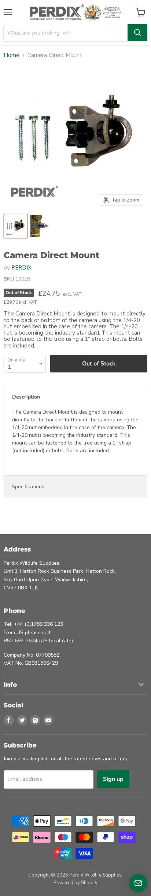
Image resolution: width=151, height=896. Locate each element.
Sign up (113, 779)
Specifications (28, 486)
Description (26, 396)
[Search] (137, 32)
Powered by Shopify (75, 882)
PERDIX (21, 267)
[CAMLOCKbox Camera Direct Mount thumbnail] (15, 226)
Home (11, 55)
